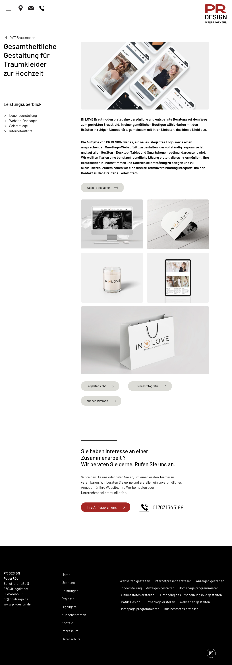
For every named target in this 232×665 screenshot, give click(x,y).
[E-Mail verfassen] (31, 9)
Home (66, 575)
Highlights (69, 607)
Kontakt (68, 623)
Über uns (68, 582)
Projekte (68, 599)
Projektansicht (96, 386)
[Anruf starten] (41, 9)
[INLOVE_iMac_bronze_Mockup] (112, 224)
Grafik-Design (130, 602)
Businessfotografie (146, 386)
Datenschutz (71, 639)
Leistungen (70, 591)
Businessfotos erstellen (137, 595)
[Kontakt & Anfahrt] (21, 8)
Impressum (70, 631)
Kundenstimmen (97, 401)
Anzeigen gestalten (210, 581)
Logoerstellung (131, 588)
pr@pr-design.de (16, 599)
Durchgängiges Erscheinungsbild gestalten (190, 595)
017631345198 (168, 507)
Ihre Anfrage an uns (101, 507)
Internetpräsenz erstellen (173, 581)
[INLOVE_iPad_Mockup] (178, 278)
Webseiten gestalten (135, 581)
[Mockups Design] (178, 224)
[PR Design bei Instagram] (211, 653)
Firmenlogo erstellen (160, 602)
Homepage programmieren (199, 588)
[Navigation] (8, 8)
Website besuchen (98, 187)
